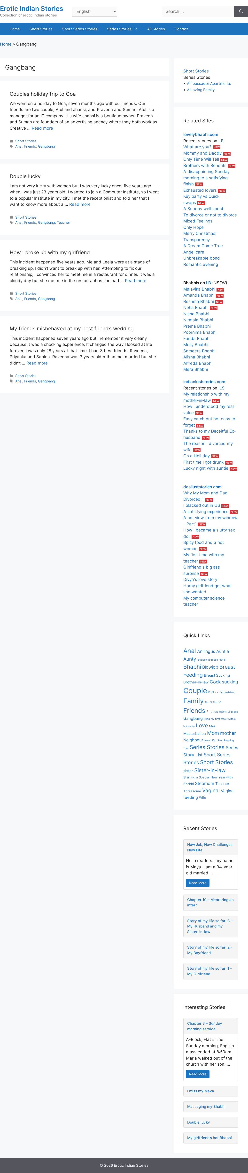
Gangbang (46, 146)
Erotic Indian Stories (31, 9)
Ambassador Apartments (209, 83)
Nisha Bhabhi (196, 313)
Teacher (63, 222)
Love (202, 725)
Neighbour (193, 739)
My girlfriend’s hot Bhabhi (209, 1137)
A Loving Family (201, 89)
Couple (195, 690)
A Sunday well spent (203, 208)
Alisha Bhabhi (196, 357)
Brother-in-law (196, 682)
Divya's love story (200, 579)
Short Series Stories (79, 29)
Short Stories (41, 29)
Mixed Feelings (197, 221)
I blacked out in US (201, 505)
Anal (18, 146)
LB (221, 140)
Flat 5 (208, 702)
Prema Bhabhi (197, 326)
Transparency (196, 239)
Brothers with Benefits (204, 165)
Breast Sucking (217, 675)
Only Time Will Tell (201, 159)
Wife (202, 798)
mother (228, 733)
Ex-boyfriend (227, 692)
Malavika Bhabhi (199, 289)
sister (188, 771)
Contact (181, 29)
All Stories (156, 29)
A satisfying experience (206, 511)
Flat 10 (217, 702)
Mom (213, 733)
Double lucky (25, 176)
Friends (30, 146)
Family (193, 701)
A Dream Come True (203, 245)
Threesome (192, 791)
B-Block (202, 659)
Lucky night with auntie (205, 468)
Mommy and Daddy (202, 153)
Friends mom (217, 711)
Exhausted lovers (200, 190)
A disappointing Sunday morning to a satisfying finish (206, 177)
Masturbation (194, 733)
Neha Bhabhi (196, 307)
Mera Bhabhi (195, 369)
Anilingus (206, 651)
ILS (221, 388)
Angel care (193, 252)
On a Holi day (196, 455)
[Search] (241, 11)
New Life (209, 740)
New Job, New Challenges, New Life (210, 847)
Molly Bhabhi (195, 344)
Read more (42, 128)
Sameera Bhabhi (199, 351)
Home (15, 29)
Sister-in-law (209, 770)
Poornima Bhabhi (200, 332)
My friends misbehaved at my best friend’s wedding (72, 328)
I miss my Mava (200, 1091)
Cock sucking (224, 682)
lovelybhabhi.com (200, 134)
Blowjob (210, 667)
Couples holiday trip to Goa (43, 94)
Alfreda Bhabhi (197, 363)
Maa (212, 726)
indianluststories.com (204, 381)
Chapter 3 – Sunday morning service (204, 1026)
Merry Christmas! (200, 233)
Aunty (189, 659)
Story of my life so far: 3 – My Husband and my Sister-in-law (210, 926)
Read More (197, 883)
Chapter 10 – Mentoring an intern (210, 902)
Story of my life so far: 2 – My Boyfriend (209, 950)
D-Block (213, 692)
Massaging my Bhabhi (206, 1106)
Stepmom (204, 783)
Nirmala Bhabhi (198, 319)
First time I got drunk (203, 462)
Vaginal (211, 790)
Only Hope (193, 227)
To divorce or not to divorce (210, 215)
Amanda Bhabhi (199, 295)
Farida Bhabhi (196, 338)
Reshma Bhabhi (198, 301)
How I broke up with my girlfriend (50, 252)
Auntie (222, 651)
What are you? (197, 146)
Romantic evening (200, 264)
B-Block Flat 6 (217, 659)
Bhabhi (192, 666)
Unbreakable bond (201, 258)
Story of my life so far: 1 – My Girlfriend (209, 971)
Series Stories (119, 29)
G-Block (233, 711)
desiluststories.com (202, 486)
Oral (220, 740)
